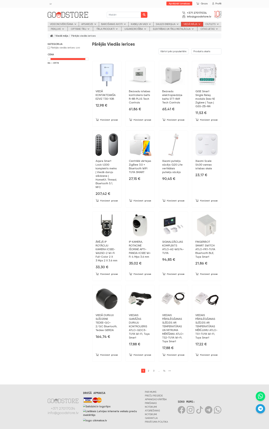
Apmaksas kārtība (156, 399)
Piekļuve (56, 28)
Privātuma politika (156, 421)
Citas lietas (208, 28)
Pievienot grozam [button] (109, 120)
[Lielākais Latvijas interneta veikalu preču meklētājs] (111, 412)
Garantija (151, 418)
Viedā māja (190, 24)
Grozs (204, 3)
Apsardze (87, 24)
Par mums (150, 391)
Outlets (210, 24)
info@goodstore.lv (199, 16)
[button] (68, 44)
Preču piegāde (154, 395)
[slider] (49, 59)
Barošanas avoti (112, 24)
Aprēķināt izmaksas (179, 3)
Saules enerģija (165, 24)
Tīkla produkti (105, 28)
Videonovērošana (61, 24)
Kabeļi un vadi (139, 24)
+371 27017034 (197, 12)
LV (51, 4)
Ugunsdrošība (134, 28)
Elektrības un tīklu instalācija (172, 28)
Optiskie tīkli (78, 28)
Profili (218, 3)
